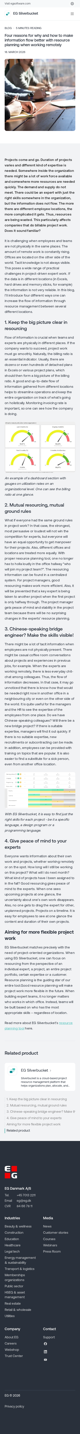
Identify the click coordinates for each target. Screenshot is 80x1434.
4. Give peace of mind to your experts (34, 1118)
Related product (18, 1130)
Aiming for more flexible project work (34, 1124)
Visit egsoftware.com (17, 3)
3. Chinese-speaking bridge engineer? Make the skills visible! (41, 1111)
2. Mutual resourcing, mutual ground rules (37, 1105)
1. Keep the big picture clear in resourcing (37, 1099)
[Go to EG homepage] (11, 1172)
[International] (72, 4)
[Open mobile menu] (72, 14)
